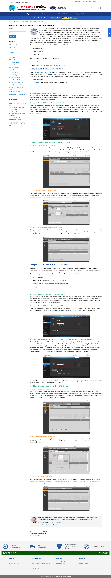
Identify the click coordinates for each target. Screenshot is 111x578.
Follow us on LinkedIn (14, 566)
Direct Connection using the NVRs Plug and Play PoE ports (50, 65)
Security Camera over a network (44, 72)
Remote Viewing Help (14, 75)
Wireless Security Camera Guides (17, 94)
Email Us (81, 561)
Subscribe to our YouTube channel (17, 561)
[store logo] (27, 8)
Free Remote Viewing (37, 561)
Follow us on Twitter (14, 563)
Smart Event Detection (14, 91)
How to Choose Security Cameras (41, 563)
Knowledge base (36, 558)
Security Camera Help (14, 77)
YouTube (58, 522)
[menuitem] (15, 14)
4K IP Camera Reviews (14, 44)
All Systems (73, 18)
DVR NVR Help (12, 52)
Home (10, 21)
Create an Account (97, 1)
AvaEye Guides (12, 47)
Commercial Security (14, 49)
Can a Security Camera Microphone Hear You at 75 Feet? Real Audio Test (17, 113)
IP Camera (16, 21)
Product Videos (12, 69)
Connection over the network (41, 61)
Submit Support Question (62, 561)
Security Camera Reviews (15, 80)
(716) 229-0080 (15, 2)
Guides (10, 54)
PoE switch (36, 82)
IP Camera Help (13, 59)
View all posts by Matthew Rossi (47, 525)
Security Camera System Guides (17, 82)
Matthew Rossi (36, 535)
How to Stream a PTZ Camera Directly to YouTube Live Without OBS (17, 123)
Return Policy (59, 566)
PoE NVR (35, 287)
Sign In (88, 1)
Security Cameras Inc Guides (16, 84)
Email (52, 522)
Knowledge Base (13, 64)
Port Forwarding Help (14, 67)
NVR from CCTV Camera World (42, 86)
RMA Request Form (60, 563)
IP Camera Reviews (14, 62)
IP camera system (79, 72)
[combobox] (89, 8)
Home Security (12, 57)
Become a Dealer (83, 563)
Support (83, 1)
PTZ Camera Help (13, 72)
